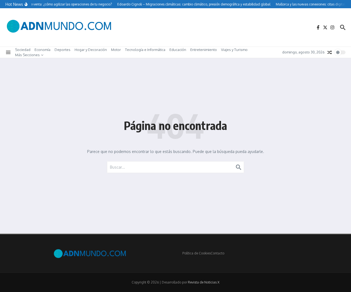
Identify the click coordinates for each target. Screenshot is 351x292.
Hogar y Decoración (91, 49)
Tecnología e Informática (145, 49)
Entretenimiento (203, 49)
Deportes (62, 49)
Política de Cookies (196, 253)
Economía (42, 49)
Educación (177, 49)
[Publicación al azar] (329, 52)
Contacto (217, 253)
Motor (116, 49)
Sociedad (22, 49)
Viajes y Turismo (234, 49)
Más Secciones (27, 55)
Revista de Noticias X (203, 282)
